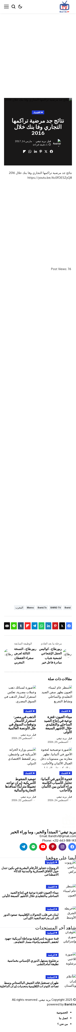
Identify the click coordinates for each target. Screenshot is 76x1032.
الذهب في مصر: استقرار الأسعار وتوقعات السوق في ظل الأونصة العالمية (22, 722)
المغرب (19, 607)
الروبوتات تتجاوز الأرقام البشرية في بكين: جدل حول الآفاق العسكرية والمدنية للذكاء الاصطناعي (30, 871)
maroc (30, 607)
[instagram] (62, 847)
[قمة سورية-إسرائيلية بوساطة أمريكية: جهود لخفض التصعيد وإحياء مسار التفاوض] (69, 937)
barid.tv (42, 607)
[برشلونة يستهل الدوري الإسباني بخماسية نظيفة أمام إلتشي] (69, 959)
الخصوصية (62, 1012)
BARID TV (55, 607)
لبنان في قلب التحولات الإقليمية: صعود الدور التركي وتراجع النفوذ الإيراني (31, 916)
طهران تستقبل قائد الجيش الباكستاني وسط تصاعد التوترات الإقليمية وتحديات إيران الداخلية (29, 984)
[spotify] (33, 847)
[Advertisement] (38, 52)
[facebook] (72, 847)
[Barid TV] (68, 820)
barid (68, 607)
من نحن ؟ (62, 1024)
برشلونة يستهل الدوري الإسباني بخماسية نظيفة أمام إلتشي (33, 962)
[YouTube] (43, 847)
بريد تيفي (41, 141)
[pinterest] (53, 847)
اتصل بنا (63, 1018)
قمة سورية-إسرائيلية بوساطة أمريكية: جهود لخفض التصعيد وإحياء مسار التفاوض (32, 940)
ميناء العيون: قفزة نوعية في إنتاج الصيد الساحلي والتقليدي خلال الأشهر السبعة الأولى (58, 724)
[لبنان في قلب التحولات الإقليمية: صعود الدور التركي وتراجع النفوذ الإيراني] (69, 913)
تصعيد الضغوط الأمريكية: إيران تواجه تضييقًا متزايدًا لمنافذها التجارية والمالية (20, 784)
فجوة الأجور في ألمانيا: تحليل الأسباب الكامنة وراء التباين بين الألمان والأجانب (56, 784)
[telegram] (23, 847)
